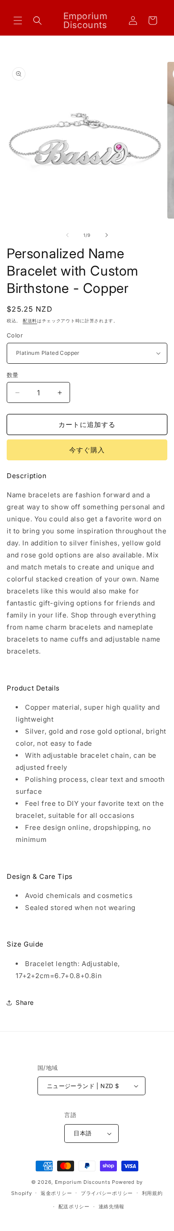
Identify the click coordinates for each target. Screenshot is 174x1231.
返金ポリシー (56, 1193)
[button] (18, 20)
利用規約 (152, 1193)
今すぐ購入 (87, 450)
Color (15, 335)
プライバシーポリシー (107, 1193)
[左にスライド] (67, 235)
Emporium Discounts (83, 1182)
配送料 (30, 320)
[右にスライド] (106, 235)
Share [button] (25, 1002)
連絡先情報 (112, 1206)
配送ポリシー (74, 1206)
